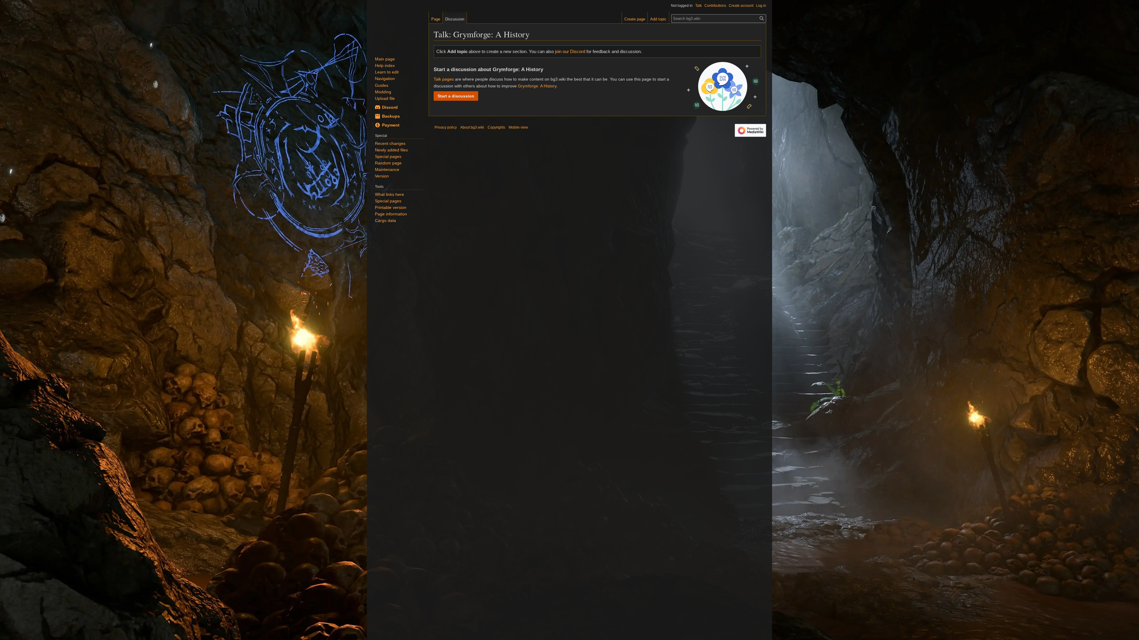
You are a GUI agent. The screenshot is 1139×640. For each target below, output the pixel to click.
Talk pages (444, 79)
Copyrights (496, 127)
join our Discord (570, 51)
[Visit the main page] (397, 29)
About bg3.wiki (472, 127)
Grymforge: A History (537, 86)
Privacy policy (446, 127)
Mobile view (518, 127)
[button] (456, 96)
